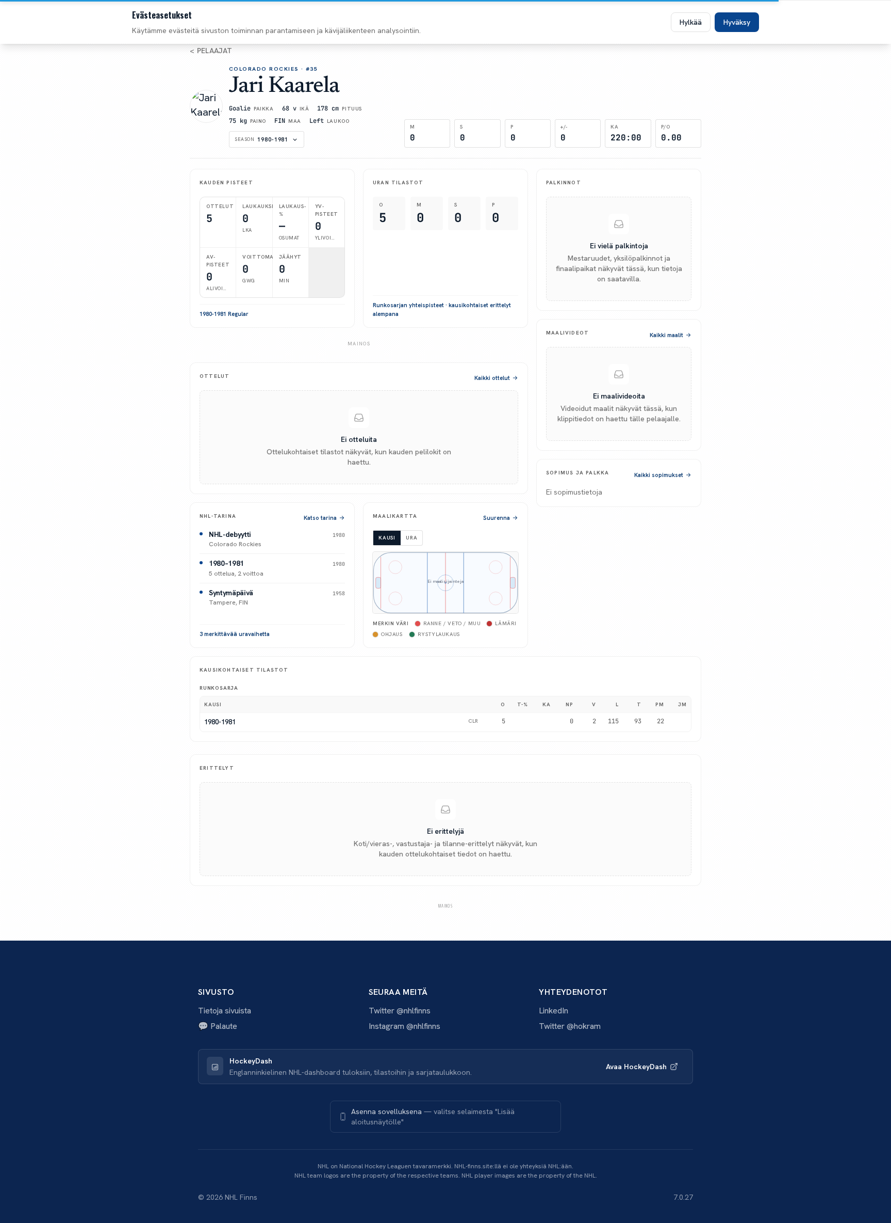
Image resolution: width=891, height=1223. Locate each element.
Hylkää (691, 22)
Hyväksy (736, 22)
